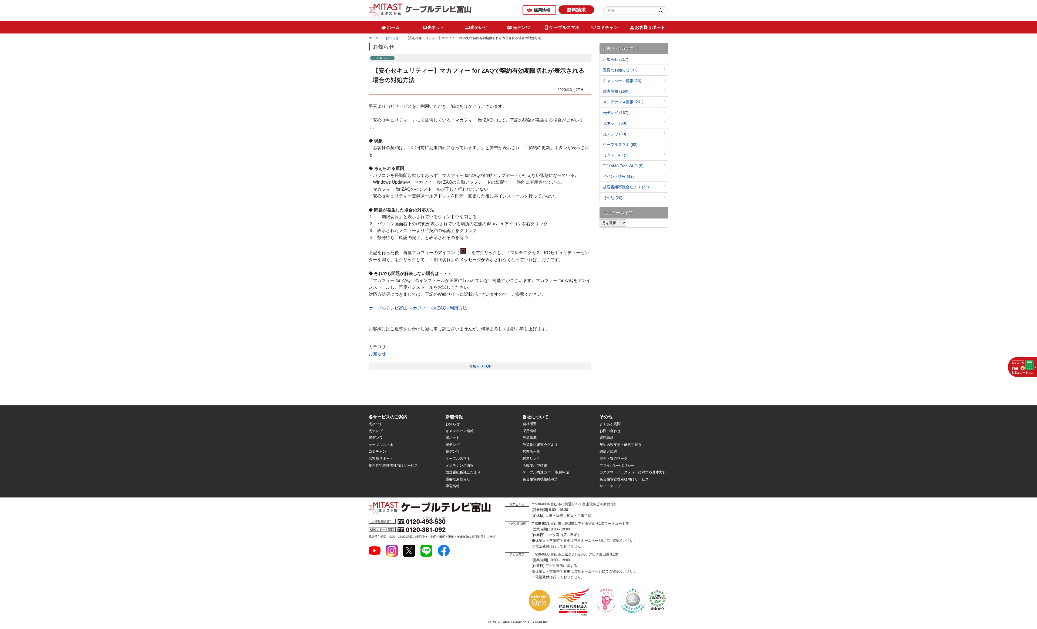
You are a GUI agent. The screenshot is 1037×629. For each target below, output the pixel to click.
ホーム (373, 38)
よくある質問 (610, 424)
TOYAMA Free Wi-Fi (623, 166)
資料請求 (576, 10)
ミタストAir (616, 155)
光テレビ (615, 112)
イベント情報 (618, 176)
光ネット (614, 123)
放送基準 (530, 438)
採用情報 (542, 10)
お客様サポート (381, 458)
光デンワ (614, 134)
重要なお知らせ (620, 70)
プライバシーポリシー (617, 465)
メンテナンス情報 (623, 102)
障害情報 (615, 91)
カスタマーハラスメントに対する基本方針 (633, 472)
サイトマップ (610, 486)
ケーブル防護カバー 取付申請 (546, 472)
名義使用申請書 (535, 465)
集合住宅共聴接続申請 (540, 479)
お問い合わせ (610, 431)
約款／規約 (608, 451)
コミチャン (377, 451)
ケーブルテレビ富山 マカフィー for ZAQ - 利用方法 (418, 308)
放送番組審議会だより (626, 187)
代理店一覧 (531, 451)
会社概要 (530, 424)
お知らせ (392, 38)
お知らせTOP (480, 366)
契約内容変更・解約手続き (621, 445)
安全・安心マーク (614, 458)
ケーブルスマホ (620, 144)
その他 (612, 198)
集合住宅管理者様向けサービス (393, 465)
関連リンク (531, 458)
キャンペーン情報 (622, 81)
